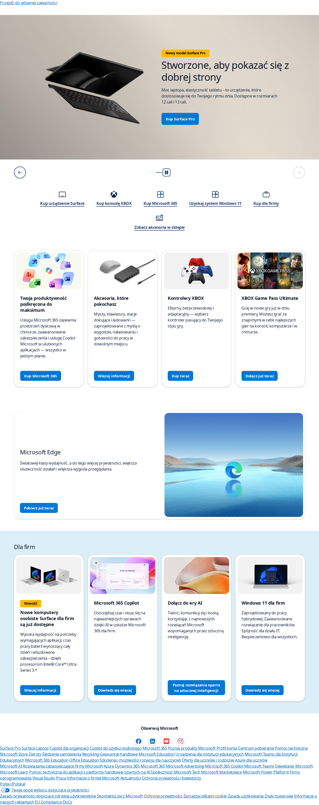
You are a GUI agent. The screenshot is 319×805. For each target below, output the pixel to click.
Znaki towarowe (278, 796)
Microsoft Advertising (185, 766)
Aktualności (130, 778)
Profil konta (227, 748)
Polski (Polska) (12, 784)
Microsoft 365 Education (47, 760)
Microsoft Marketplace (221, 772)
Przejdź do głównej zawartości (28, 2)
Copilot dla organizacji (69, 748)
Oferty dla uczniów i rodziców (208, 760)
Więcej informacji (114, 375)
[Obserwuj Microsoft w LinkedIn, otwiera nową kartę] (153, 741)
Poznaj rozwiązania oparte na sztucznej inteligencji (196, 687)
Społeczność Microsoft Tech (175, 772)
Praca (61, 778)
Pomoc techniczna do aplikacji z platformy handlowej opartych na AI (89, 772)
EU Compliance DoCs (53, 802)
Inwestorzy (191, 778)
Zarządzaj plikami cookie (205, 796)
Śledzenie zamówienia (61, 754)
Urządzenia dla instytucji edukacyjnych (209, 754)
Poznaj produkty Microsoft (192, 748)
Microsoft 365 (155, 748)
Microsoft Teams (259, 766)
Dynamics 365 (127, 766)
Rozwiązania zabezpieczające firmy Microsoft (63, 766)
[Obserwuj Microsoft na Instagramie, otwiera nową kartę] (180, 741)
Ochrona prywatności (161, 778)
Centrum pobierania (256, 748)
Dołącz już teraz (259, 375)
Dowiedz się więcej (115, 690)
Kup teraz (180, 375)
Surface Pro (10, 748)
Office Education (84, 760)
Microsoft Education (157, 754)
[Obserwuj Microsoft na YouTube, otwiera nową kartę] (166, 741)
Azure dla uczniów (251, 760)
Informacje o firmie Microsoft (93, 778)
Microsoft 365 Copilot (224, 766)
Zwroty (35, 754)
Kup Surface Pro (180, 118)
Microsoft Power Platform (266, 772)
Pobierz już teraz (39, 507)
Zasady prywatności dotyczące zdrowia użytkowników (48, 796)
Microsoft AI (11, 766)
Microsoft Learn (14, 772)
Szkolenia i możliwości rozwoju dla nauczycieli (140, 760)
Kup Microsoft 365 (40, 375)
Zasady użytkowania (246, 796)
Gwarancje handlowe (119, 754)
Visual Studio (43, 778)
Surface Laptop (35, 748)
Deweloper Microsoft (294, 766)
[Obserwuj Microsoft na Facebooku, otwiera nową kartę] (139, 741)
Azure (109, 766)
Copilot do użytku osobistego (116, 748)
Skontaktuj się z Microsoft (120, 796)
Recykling (91, 754)
